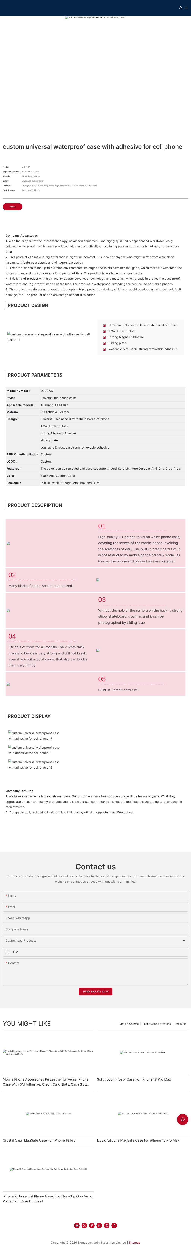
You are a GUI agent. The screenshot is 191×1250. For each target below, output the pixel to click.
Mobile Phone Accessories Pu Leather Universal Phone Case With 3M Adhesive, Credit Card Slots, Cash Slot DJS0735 (45, 1082)
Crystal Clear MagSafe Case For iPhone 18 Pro (39, 1140)
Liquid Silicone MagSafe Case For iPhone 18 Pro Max (138, 1140)
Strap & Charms (129, 1023)
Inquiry (13, 207)
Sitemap (134, 1242)
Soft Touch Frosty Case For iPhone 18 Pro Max (134, 1079)
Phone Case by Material (157, 1023)
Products (180, 1023)
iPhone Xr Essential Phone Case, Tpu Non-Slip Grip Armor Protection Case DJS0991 (48, 1198)
